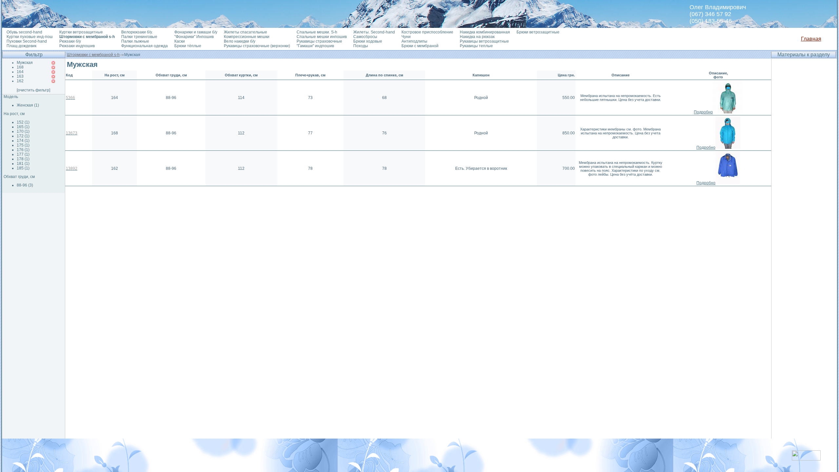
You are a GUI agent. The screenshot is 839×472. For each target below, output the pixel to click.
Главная (811, 39)
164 (20, 71)
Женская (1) (28, 105)
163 (20, 76)
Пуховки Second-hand (27, 41)
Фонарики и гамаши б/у (195, 32)
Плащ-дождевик (21, 46)
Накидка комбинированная (485, 32)
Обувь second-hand (24, 32)
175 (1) (23, 145)
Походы (360, 46)
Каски (179, 41)
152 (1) (23, 122)
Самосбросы (365, 36)
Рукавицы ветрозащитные (484, 41)
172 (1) (23, 136)
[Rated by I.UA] (806, 459)
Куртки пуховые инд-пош (30, 36)
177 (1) (23, 154)
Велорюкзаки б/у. (137, 32)
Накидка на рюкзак (477, 36)
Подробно (703, 112)
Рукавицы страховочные (319, 41)
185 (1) (23, 168)
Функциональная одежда (144, 46)
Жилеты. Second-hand (374, 32)
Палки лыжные (135, 41)
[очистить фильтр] (33, 90)
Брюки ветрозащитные (538, 32)
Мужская (25, 62)
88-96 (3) (25, 185)
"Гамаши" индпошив (315, 46)
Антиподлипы (414, 41)
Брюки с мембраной (420, 46)
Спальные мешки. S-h (317, 32)
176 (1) (23, 150)
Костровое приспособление (427, 32)
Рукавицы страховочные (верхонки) (257, 46)
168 (20, 67)
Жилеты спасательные (245, 32)
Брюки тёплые (187, 46)
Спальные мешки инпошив (322, 36)
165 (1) (23, 127)
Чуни (406, 36)
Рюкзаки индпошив (77, 46)
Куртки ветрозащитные (81, 32)
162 (20, 81)
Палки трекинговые (139, 36)
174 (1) (23, 140)
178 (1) (23, 159)
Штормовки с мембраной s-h (93, 54)
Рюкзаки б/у (70, 41)
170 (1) (23, 131)
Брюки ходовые (367, 41)
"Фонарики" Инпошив (194, 36)
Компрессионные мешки (246, 36)
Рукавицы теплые (476, 46)
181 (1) (23, 163)
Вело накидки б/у (239, 41)
